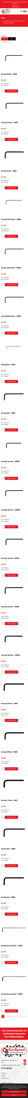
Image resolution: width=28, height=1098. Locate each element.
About (4, 1073)
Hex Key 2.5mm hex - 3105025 (10, 655)
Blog (3, 1076)
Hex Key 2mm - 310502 (8, 364)
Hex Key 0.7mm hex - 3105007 (10, 461)
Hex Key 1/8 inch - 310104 (9, 171)
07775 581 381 (6, 1068)
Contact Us (5, 1078)
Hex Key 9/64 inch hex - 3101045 (11, 316)
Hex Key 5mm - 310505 (8, 897)
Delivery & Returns (7, 1083)
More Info (14, 1095)
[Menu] (21, 11)
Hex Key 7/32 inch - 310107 (9, 800)
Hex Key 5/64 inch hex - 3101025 (11, 219)
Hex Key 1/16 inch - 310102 (9, 74)
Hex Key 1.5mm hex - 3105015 (10, 607)
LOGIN (16, 6)
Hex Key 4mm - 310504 (8, 849)
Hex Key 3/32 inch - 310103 (9, 122)
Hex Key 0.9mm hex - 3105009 (10, 510)
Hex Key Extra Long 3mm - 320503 (12, 994)
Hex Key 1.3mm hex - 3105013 (10, 558)
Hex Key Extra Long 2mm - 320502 (12, 945)
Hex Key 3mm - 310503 (8, 413)
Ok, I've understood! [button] (14, 1091)
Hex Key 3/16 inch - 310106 (9, 752)
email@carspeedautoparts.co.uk (10, 1065)
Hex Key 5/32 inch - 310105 (9, 703)
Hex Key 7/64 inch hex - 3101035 (11, 268)
